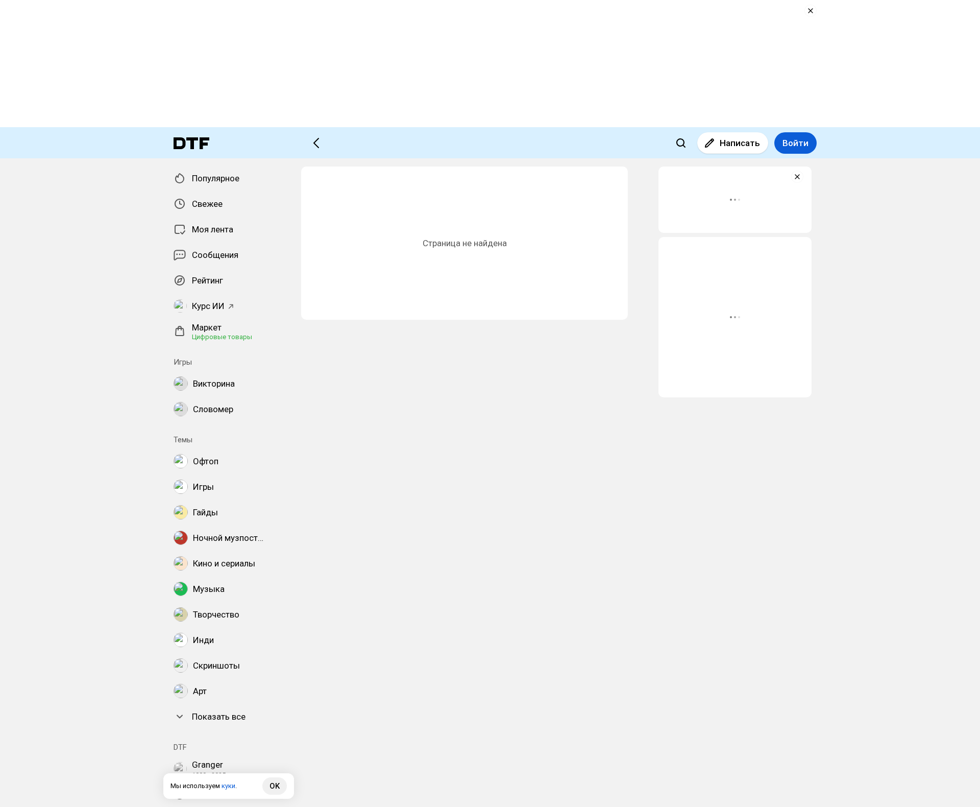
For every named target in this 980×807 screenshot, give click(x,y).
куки (228, 786)
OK (275, 786)
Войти (795, 143)
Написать (740, 143)
